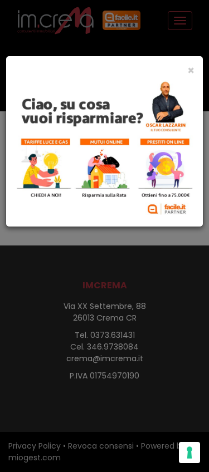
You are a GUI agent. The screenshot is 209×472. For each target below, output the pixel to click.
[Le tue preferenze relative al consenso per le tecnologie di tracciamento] (189, 452)
